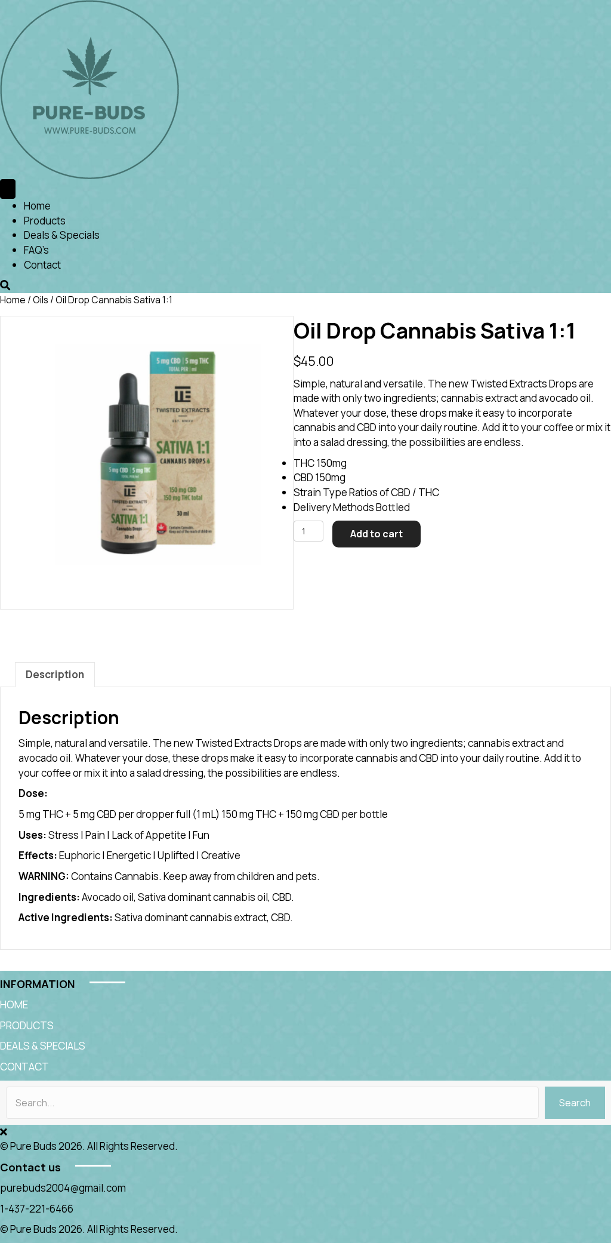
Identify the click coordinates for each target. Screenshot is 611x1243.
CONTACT (24, 1066)
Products (45, 220)
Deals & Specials (62, 235)
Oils (40, 299)
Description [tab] (55, 674)
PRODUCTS (27, 1025)
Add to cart (376, 533)
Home (37, 206)
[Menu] (8, 189)
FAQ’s (36, 250)
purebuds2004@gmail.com (63, 1188)
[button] (575, 1103)
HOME (14, 1004)
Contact (42, 265)
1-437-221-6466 (36, 1209)
